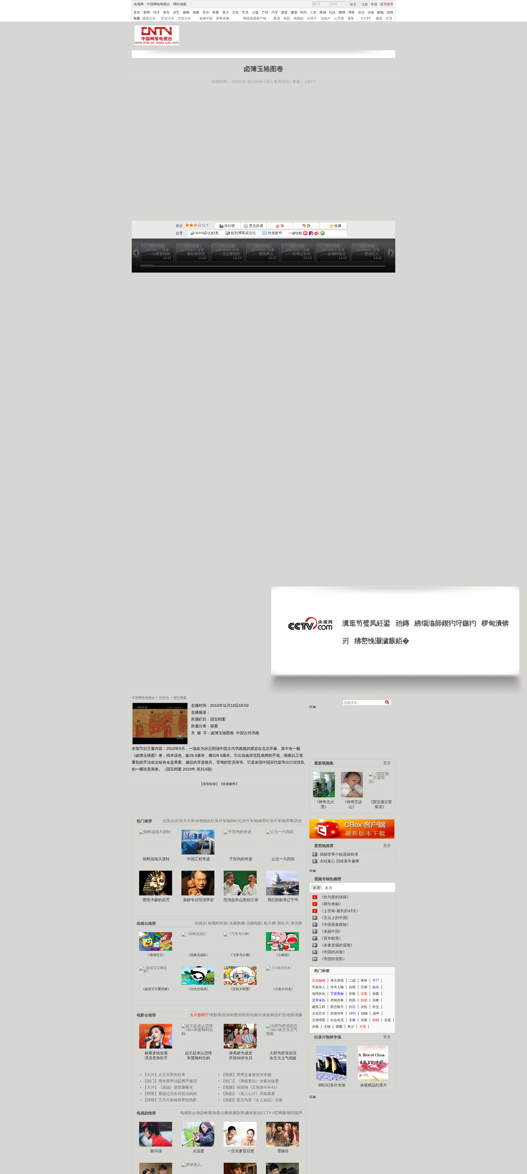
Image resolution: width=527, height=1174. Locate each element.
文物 (327, 1027)
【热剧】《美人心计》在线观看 (248, 1093)
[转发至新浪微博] (316, 233)
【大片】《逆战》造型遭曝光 (168, 1087)
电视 (136, 18)
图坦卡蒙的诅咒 (156, 900)
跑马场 (156, 1151)
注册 (364, 4)
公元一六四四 (283, 859)
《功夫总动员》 (198, 989)
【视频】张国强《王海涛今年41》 (250, 1087)
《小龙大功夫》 (283, 989)
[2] (187, 224)
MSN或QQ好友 (207, 233)
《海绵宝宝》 (156, 955)
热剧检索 (204, 1113)
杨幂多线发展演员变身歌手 (156, 1055)
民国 (352, 1000)
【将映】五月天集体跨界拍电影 (170, 1100)
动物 (364, 1013)
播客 (350, 18)
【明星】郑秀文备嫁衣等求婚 (246, 1074)
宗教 (375, 1000)
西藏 (339, 1027)
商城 (322, 12)
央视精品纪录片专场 (212, 821)
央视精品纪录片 (373, 1085)
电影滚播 (294, 1015)
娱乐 (375, 987)
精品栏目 (278, 1015)
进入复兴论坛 (277, 81)
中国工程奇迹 (198, 859)
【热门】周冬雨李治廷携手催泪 (170, 1081)
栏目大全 (167, 18)
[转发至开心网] (305, 233)
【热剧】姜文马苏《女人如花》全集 (252, 1100)
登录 (353, 4)
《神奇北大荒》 (324, 804)
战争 (376, 1013)
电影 (287, 18)
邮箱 (380, 12)
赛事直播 (222, 18)
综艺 (176, 12)
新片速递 (262, 1015)
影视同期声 (292, 1113)
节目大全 (184, 18)
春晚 (186, 12)
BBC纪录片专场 (244, 821)
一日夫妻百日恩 (240, 1151)
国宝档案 (180, 698)
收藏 (337, 226)
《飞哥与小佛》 (240, 955)
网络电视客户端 (254, 18)
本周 (316, 888)
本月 (328, 888)
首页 (136, 12)
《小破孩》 (283, 955)
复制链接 (209, 784)
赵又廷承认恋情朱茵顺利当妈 (198, 1055)
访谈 (371, 12)
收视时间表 (217, 923)
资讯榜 (296, 923)
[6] (196, 224)
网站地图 (179, 4)
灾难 (364, 987)
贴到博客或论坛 (243, 233)
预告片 (283, 923)
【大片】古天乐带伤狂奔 (164, 1074)
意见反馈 (255, 226)
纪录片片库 (185, 821)
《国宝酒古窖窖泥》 (380, 804)
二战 (352, 980)
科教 (215, 12)
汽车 (274, 12)
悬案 (375, 994)
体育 (166, 12)
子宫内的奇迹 (240, 859)
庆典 (315, 1027)
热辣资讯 (246, 1015)
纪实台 (164, 698)
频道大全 (149, 18)
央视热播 (237, 923)
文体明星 (318, 1020)
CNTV (310, 81)
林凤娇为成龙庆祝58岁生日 (241, 1055)
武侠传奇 (337, 1013)
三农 (313, 12)
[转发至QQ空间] (322, 233)
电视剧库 (236, 1113)
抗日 (352, 1007)
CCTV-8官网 (271, 1113)
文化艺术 (318, 1013)
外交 (375, 1007)
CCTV (366, 18)
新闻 (146, 12)
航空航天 (337, 1007)
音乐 (206, 12)
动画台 (200, 923)
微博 (342, 12)
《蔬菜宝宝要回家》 (156, 989)
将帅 (364, 980)
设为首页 (386, 4)
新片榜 (269, 923)
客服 (374, 4)
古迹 (387, 1020)
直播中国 (205, 18)
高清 (276, 18)
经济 (156, 12)
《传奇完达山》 (352, 804)
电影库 (215, 1015)
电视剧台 (188, 1113)
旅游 (284, 12)
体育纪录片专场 (271, 821)
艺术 (245, 12)
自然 (352, 987)
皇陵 (364, 1020)
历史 (298, 821)
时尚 (303, 12)
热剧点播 (220, 1113)
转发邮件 (274, 233)
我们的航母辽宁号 (283, 900)
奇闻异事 (337, 1000)
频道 (379, 18)
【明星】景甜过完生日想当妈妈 (170, 1093)
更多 (387, 763)
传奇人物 (337, 987)
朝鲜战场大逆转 (156, 859)
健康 (294, 12)
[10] (204, 224)
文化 (235, 12)
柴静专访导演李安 (198, 900)
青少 (225, 12)
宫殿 (352, 994)
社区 (332, 12)
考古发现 (337, 980)
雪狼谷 (283, 1151)
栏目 (389, 18)
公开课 (339, 18)
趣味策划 (252, 1113)
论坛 (361, 12)
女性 (364, 1007)
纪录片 (312, 18)
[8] (200, 224)
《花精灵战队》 (198, 955)
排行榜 (229, 226)
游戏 (390, 12)
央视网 (139, 4)
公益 (255, 12)
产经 (265, 12)
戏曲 (196, 12)
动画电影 (254, 923)
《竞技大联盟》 (240, 989)
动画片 (325, 18)
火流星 (198, 1151)
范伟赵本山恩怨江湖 (240, 900)
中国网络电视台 (158, 4)
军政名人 (318, 987)
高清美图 (229, 1015)
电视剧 (299, 18)
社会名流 (337, 1020)
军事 (290, 821)
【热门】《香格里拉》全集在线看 (250, 1081)
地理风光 (318, 994)
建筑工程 (318, 1007)
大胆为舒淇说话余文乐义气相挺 (283, 1055)
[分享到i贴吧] (311, 233)
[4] (191, 224)
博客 (351, 12)
